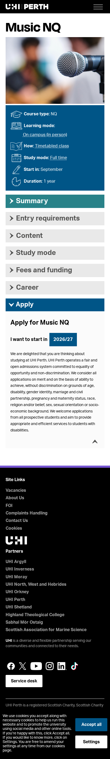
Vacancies (16, 490)
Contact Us (17, 520)
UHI (9, 641)
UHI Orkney (17, 592)
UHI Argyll (16, 562)
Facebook (11, 666)
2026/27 (63, 339)
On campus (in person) (45, 135)
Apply (21, 304)
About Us (15, 498)
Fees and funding (40, 270)
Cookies (14, 528)
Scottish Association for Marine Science (46, 630)
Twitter (23, 666)
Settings (91, 742)
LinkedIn (62, 666)
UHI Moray (16, 577)
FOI (9, 506)
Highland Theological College (35, 615)
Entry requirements (44, 218)
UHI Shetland (19, 607)
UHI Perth (15, 599)
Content (25, 235)
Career (23, 287)
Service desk (24, 681)
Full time (58, 158)
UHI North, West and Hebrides (36, 584)
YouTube (36, 666)
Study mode (32, 252)
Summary (28, 201)
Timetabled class (52, 146)
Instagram (50, 666)
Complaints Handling (27, 513)
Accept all (91, 724)
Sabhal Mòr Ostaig (24, 622)
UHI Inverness (20, 569)
